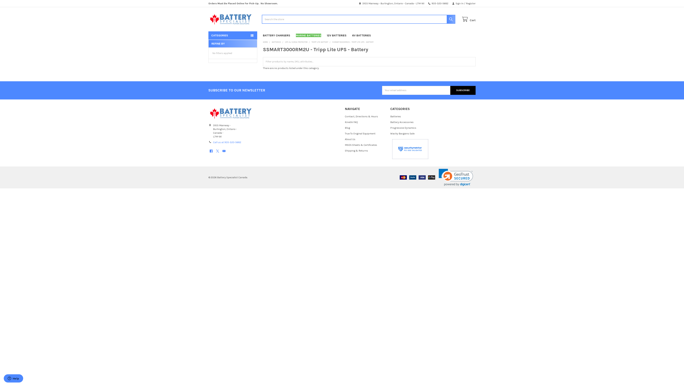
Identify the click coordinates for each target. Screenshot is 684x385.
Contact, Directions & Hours (361, 116)
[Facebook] (211, 151)
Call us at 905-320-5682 (227, 142)
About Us (350, 139)
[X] (217, 151)
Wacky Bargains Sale (402, 133)
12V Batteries (336, 35)
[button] (456, 177)
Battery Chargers (276, 35)
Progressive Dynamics (403, 127)
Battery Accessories (402, 122)
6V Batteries (361, 35)
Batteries (395, 116)
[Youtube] (224, 151)
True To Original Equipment (360, 133)
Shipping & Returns (356, 150)
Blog (347, 127)
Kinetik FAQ (351, 122)
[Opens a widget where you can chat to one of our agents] (13, 378)
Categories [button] (219, 35)
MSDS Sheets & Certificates (361, 145)
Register (471, 3)
